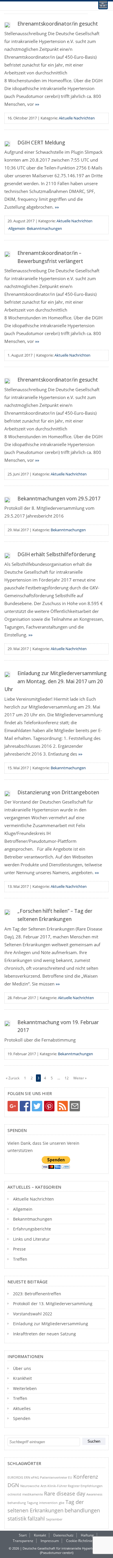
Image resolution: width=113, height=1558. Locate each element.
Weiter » (80, 1078)
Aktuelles (22, 1408)
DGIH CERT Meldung (41, 142)
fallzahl (36, 1518)
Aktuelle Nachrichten (77, 118)
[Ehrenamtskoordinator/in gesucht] (7, 25)
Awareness (94, 1494)
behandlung (17, 1502)
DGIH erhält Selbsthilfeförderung (56, 554)
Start (23, 1535)
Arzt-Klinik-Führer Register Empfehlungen (72, 1486)
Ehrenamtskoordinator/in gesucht (57, 23)
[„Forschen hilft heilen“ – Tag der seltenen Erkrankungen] (7, 912)
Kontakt (40, 1535)
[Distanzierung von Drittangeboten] (7, 794)
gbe (61, 1502)
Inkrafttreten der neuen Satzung (44, 1334)
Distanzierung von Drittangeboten (58, 792)
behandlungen (82, 1510)
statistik (17, 1518)
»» (37, 104)
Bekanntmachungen (44, 228)
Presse (19, 1249)
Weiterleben (25, 1388)
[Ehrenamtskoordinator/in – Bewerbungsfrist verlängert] (7, 254)
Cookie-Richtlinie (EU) (83, 1541)
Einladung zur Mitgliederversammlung (50, 1323)
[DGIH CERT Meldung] (7, 144)
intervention (48, 1502)
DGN (13, 1485)
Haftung (87, 1535)
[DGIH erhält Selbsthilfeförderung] (7, 556)
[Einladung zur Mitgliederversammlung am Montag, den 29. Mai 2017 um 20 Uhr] (7, 674)
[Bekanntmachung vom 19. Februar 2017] (7, 1023)
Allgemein (16, 228)
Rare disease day (64, 1493)
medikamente (32, 1494)
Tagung (32, 1502)
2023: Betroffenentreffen (37, 1293)
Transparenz (23, 1541)
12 (67, 1078)
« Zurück (12, 1078)
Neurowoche (29, 1486)
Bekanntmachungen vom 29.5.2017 (59, 498)
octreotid (14, 1494)
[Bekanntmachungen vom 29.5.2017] (7, 500)
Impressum (50, 1541)
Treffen (20, 1259)
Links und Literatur (31, 1239)
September (54, 1519)
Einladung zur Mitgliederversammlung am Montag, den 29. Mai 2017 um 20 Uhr (55, 681)
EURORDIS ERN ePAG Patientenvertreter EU (40, 1477)
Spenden (21, 1418)
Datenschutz (63, 1535)
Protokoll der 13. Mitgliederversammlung (52, 1303)
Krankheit (22, 1378)
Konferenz (85, 1476)
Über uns (22, 1368)
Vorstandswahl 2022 (32, 1313)
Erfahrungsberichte (32, 1229)
